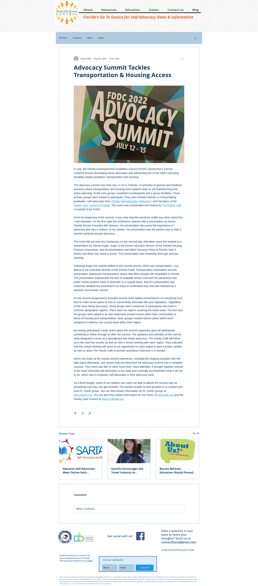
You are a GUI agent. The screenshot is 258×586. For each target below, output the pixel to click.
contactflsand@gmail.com (178, 542)
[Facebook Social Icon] (140, 536)
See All (196, 433)
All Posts (63, 38)
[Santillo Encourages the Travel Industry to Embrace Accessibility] (129, 451)
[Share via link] (89, 413)
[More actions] (182, 58)
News (90, 38)
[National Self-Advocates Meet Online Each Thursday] (80, 451)
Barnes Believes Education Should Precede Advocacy (177, 470)
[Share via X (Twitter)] (82, 413)
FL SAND (88, 561)
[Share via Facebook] (75, 413)
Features (77, 38)
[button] (86, 9)
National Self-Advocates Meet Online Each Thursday (79, 470)
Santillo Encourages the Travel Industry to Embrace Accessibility (127, 470)
